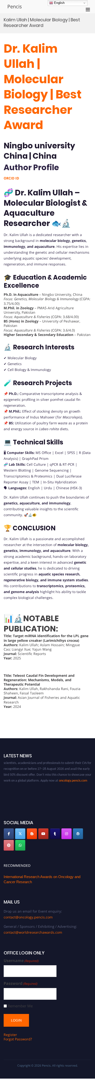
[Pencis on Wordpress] (78, 833)
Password (21, 983)
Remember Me (20, 1006)
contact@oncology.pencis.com (28, 917)
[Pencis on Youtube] (43, 833)
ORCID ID (11, 178)
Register (10, 1034)
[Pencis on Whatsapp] (20, 845)
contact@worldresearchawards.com (33, 932)
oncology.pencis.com (73, 777)
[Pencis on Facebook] (9, 833)
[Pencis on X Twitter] (20, 833)
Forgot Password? (18, 1039)
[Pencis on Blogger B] (32, 833)
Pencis (14, 6)
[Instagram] (66, 833)
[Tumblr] (55, 833)
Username (21, 960)
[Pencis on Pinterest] (9, 845)
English (59, 3)
